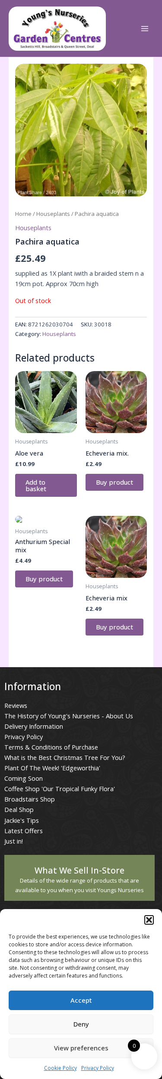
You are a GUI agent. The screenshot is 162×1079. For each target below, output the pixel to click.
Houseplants (53, 214)
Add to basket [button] (35, 485)
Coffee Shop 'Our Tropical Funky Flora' (59, 788)
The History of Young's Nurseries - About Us (68, 715)
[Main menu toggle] (144, 28)
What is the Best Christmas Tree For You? (64, 757)
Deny (81, 1024)
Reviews (15, 705)
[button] (149, 920)
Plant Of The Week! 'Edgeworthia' (52, 767)
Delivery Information (33, 726)
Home (23, 214)
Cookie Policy (60, 1068)
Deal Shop (19, 809)
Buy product (114, 482)
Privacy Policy (97, 1068)
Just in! (13, 841)
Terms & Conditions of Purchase (51, 747)
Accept (81, 1000)
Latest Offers (23, 830)
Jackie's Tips (21, 820)
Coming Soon (23, 778)
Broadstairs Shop (29, 799)
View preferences (81, 1047)
